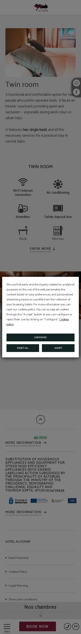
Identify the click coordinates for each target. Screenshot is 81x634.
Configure (40, 337)
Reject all (23, 348)
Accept (58, 348)
